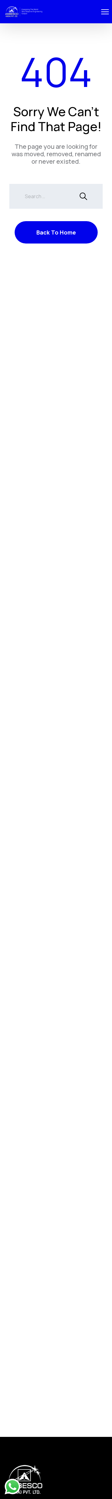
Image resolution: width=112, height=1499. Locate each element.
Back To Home (56, 232)
